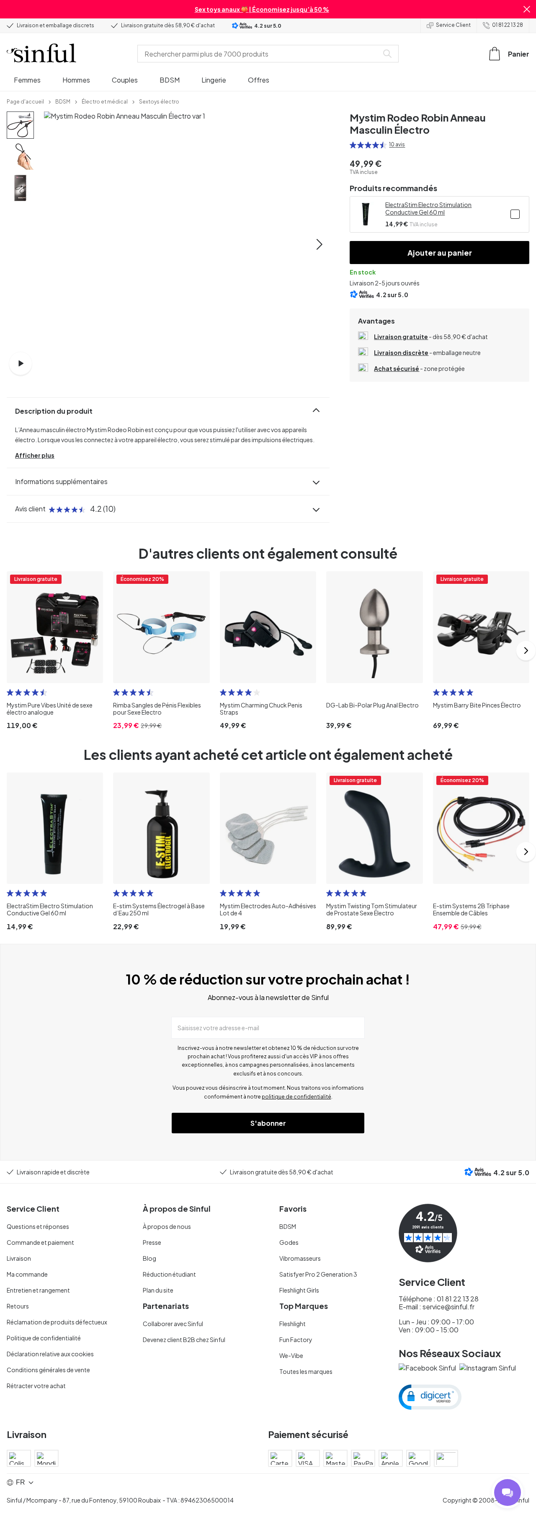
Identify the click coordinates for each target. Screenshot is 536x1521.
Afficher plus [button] (34, 455)
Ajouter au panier (439, 252)
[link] (25, 101)
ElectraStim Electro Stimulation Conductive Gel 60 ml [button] (428, 208)
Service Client (453, 25)
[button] (526, 9)
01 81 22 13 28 (507, 25)
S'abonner (268, 1123)
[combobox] (260, 53)
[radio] (353, 145)
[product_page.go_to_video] (20, 363)
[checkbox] (515, 214)
